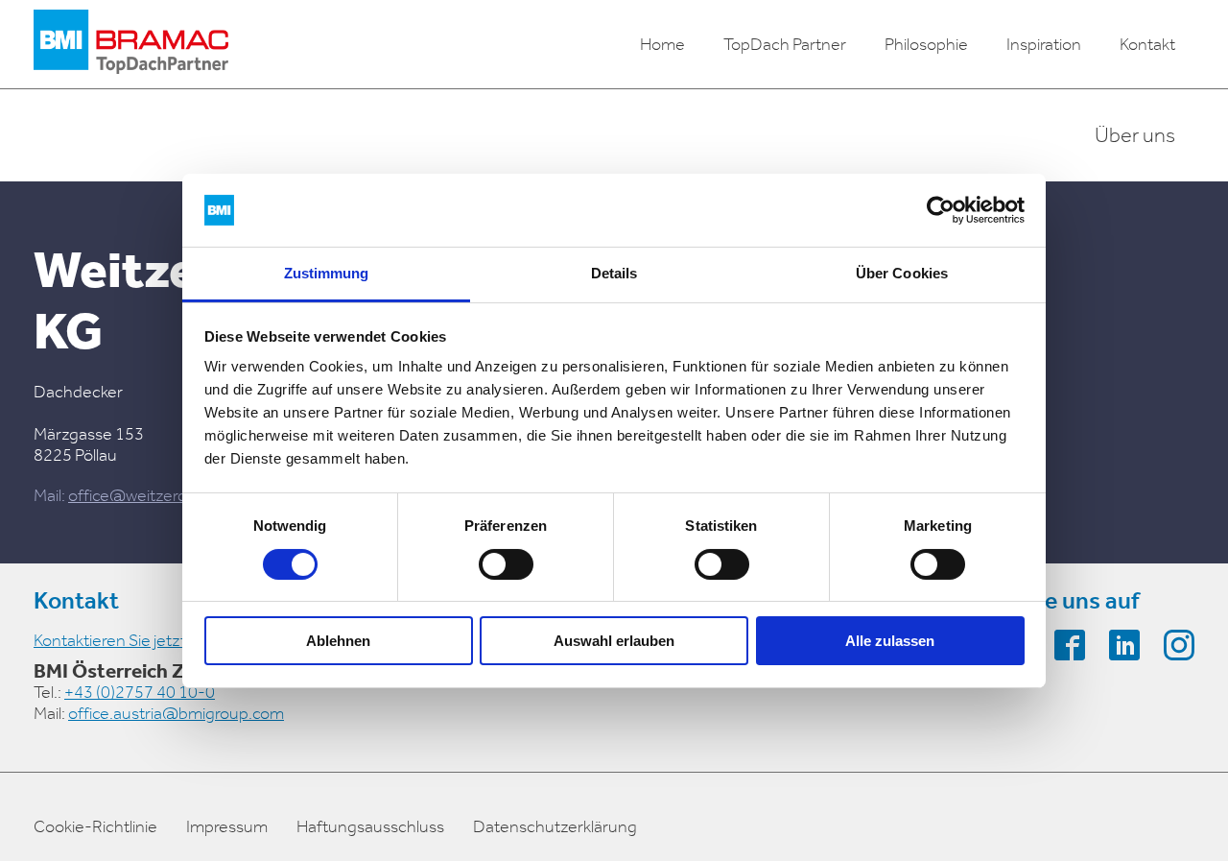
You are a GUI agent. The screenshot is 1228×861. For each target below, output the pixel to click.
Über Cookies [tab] (902, 273)
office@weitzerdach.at (150, 495)
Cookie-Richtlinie (95, 826)
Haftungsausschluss (370, 826)
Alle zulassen (889, 641)
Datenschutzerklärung (555, 826)
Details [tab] (614, 273)
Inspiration (1043, 44)
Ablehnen (338, 641)
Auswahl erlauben (614, 641)
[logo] (131, 44)
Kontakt (1147, 44)
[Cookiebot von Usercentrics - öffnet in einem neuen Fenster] (941, 210)
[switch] (506, 564)
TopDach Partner (784, 44)
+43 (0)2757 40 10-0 (139, 692)
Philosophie (926, 44)
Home (662, 44)
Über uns (1135, 135)
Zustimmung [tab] (326, 273)
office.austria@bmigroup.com (176, 713)
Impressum (227, 826)
